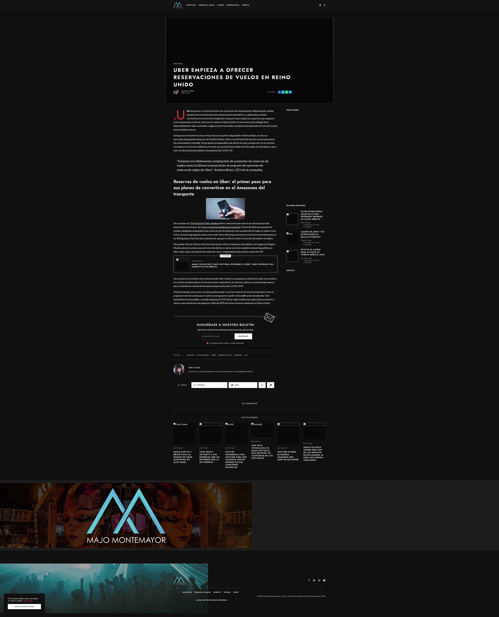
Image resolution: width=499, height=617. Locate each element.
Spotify (217, 592)
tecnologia (238, 355)
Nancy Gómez (189, 91)
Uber (245, 355)
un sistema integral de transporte (223, 227)
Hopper (213, 355)
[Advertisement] (306, 154)
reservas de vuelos (225, 355)
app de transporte (203, 355)
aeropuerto (191, 355)
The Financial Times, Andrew (204, 223)
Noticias (177, 63)
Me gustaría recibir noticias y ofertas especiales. (227, 343)
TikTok (227, 592)
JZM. (323, 596)
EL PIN (226, 209)
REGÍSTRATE (243, 336)
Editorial (178, 448)
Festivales (197, 261)
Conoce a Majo (203, 592)
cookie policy (28, 600)
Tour (235, 592)
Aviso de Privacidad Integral (211, 600)
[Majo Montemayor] (177, 5)
